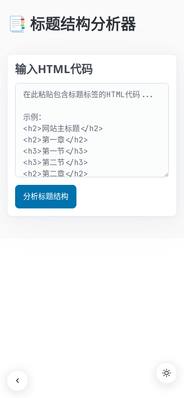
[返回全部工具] (17, 380)
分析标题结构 (45, 196)
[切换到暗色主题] (166, 373)
